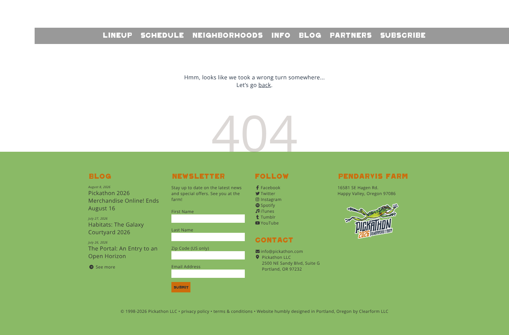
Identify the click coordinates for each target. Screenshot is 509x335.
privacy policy (195, 311)
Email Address (185, 267)
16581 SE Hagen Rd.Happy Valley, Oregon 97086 (367, 190)
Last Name (182, 230)
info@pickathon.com (282, 251)
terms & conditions (232, 311)
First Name (182, 211)
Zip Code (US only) (190, 248)
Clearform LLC (374, 311)
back (264, 85)
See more (105, 267)
